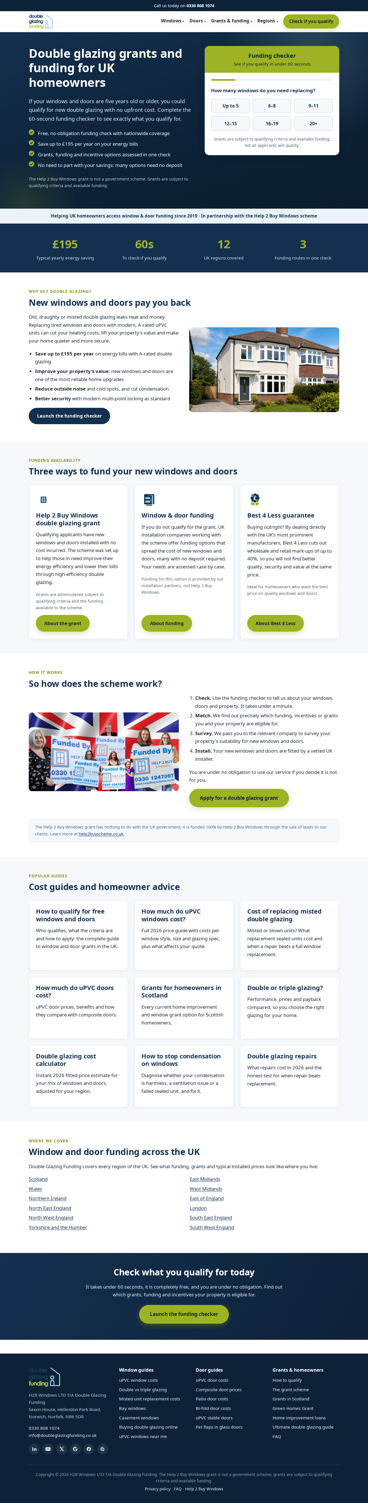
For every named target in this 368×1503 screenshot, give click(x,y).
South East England (211, 1217)
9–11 (313, 106)
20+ (313, 123)
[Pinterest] (102, 1449)
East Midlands (205, 1179)
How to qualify (287, 1380)
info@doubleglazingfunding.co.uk (63, 1435)
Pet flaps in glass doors (219, 1427)
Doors (196, 21)
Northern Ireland (47, 1198)
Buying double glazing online (148, 1427)
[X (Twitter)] (61, 1449)
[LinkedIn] (34, 1449)
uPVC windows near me (143, 1436)
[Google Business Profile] (75, 1449)
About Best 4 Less (276, 623)
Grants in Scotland (291, 1399)
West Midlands (206, 1188)
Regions (266, 21)
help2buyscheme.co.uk (101, 834)
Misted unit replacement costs (149, 1399)
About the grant (62, 623)
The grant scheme (291, 1389)
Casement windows (139, 1418)
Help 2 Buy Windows (204, 1489)
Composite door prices (218, 1389)
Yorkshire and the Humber (58, 1227)
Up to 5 (231, 106)
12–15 (230, 123)
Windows (171, 21)
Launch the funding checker (69, 416)
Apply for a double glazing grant (239, 798)
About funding (167, 623)
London (198, 1208)
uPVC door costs (212, 1380)
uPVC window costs (138, 1380)
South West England (212, 1227)
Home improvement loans (299, 1418)
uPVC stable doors (214, 1418)
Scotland (38, 1179)
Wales (35, 1188)
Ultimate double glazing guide (303, 1427)
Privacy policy (157, 1489)
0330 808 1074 (200, 5)
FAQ (277, 1436)
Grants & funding (230, 21)
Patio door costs (212, 1399)
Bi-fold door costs (213, 1408)
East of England (207, 1198)
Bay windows (132, 1408)
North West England (51, 1217)
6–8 (272, 106)
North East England (50, 1208)
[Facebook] (88, 1449)
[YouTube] (48, 1449)
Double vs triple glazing (143, 1389)
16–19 (272, 123)
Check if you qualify (311, 21)
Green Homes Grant (293, 1408)
